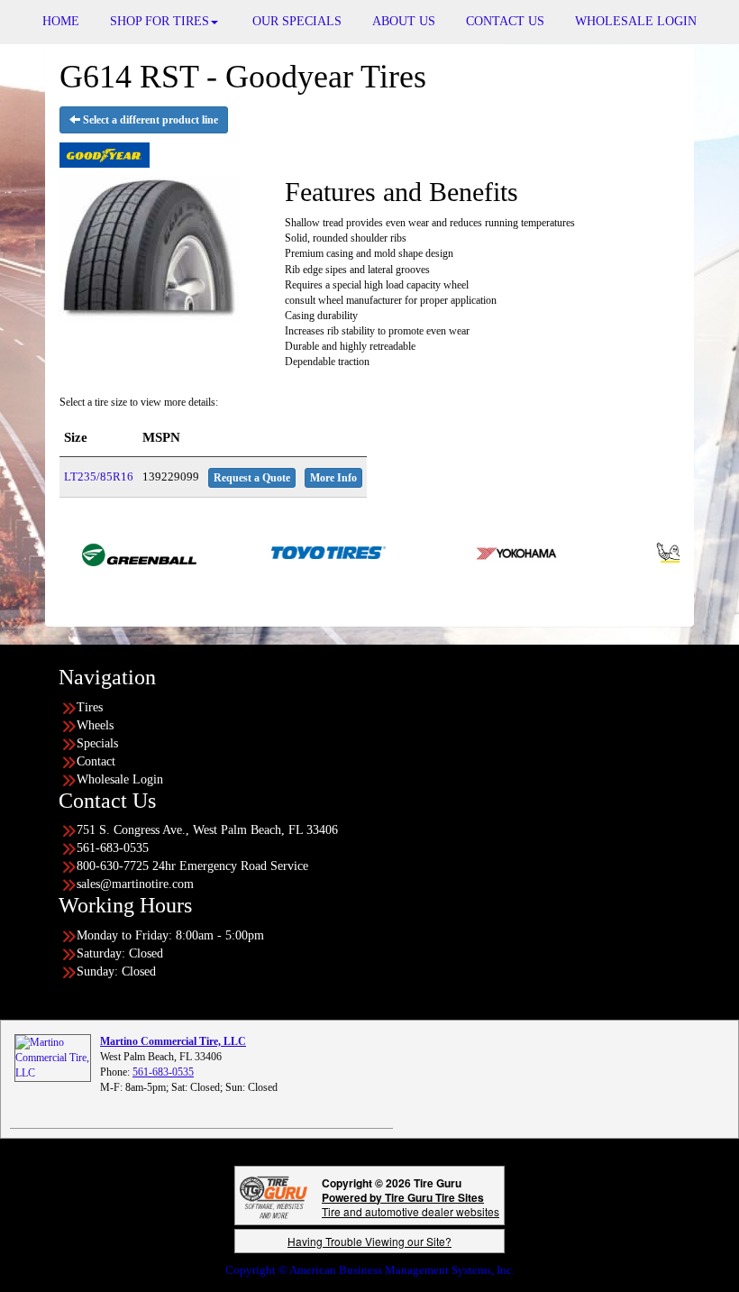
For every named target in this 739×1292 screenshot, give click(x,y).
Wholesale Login (120, 779)
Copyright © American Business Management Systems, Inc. (370, 1270)
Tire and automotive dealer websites (410, 1204)
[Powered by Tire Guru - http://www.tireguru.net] (273, 1195)
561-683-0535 (163, 1072)
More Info (333, 478)
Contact (96, 761)
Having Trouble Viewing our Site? (369, 1241)
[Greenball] (116, 551)
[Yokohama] (494, 551)
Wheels (95, 725)
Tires (90, 707)
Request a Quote (252, 478)
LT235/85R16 (98, 476)
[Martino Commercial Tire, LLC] (52, 1056)
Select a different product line (149, 120)
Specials (97, 743)
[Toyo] (305, 551)
